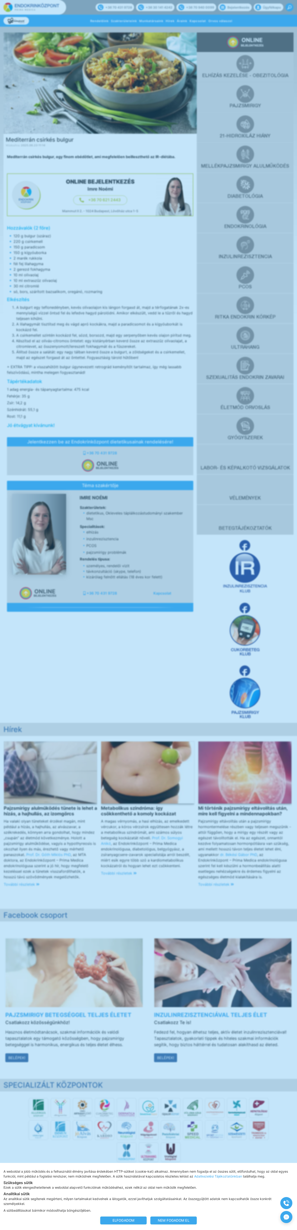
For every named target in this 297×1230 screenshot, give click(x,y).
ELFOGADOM (123, 1220)
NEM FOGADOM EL (173, 1220)
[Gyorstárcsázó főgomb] (286, 1203)
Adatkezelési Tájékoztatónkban (218, 1176)
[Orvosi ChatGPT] (286, 1217)
